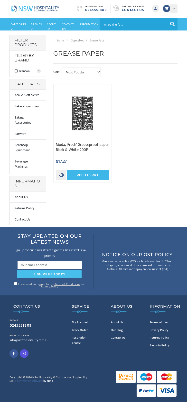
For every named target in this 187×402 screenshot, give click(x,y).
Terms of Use (159, 322)
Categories (18, 24)
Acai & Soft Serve (27, 95)
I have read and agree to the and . (51, 285)
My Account (80, 322)
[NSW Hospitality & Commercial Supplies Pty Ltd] (35, 8)
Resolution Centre (79, 340)
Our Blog (117, 330)
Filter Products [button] (26, 42)
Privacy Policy (49, 286)
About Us (51, 26)
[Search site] (172, 24)
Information (89, 24)
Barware (20, 134)
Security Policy (159, 345)
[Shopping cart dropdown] (174, 8)
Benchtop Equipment (22, 147)
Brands (36, 24)
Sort (56, 72)
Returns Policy (24, 208)
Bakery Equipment (27, 106)
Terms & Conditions (67, 284)
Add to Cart (88, 175)
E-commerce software (33, 380)
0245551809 (96, 10)
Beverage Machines (21, 164)
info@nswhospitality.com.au (28, 340)
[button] (157, 8)
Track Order (80, 330)
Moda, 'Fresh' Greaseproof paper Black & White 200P (82, 147)
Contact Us (133, 10)
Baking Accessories (23, 120)
